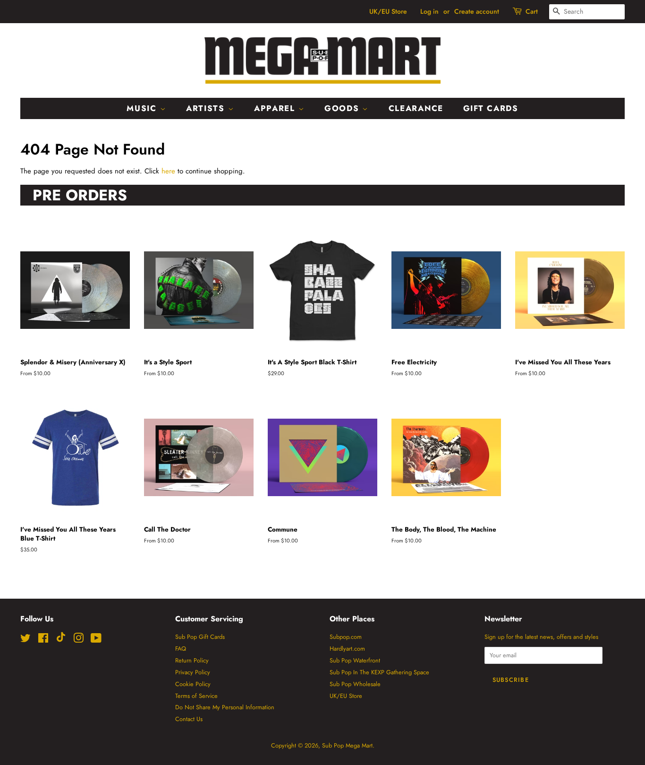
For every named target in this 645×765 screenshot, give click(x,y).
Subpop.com (346, 636)
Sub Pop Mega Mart (347, 745)
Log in (429, 11)
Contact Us (189, 718)
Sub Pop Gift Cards (200, 636)
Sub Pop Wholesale (355, 683)
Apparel (276, 108)
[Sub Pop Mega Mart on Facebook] (43, 640)
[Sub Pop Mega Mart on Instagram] (78, 640)
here (168, 171)
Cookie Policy (193, 683)
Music (143, 108)
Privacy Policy (192, 672)
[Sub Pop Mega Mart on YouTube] (96, 640)
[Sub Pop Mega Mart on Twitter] (25, 640)
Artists (207, 108)
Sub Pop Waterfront (355, 660)
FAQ (180, 648)
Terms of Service (196, 695)
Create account (476, 11)
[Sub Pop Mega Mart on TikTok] (61, 640)
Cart (532, 11)
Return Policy (192, 660)
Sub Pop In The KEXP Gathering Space (379, 672)
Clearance (416, 108)
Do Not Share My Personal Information (224, 707)
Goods (343, 108)
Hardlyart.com (347, 648)
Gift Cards (490, 108)
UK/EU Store (388, 11)
